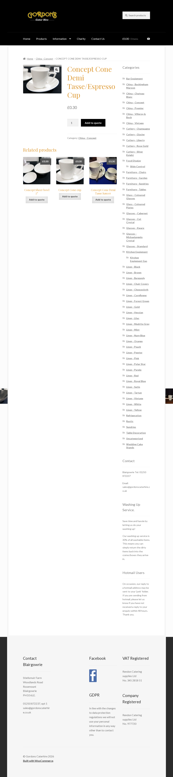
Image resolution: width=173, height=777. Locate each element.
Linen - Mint (133, 329)
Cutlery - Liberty (135, 140)
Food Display (133, 160)
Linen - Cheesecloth (137, 289)
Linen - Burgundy (135, 278)
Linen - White (133, 404)
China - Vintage (135, 123)
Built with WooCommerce (38, 760)
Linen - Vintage (134, 398)
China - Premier (135, 108)
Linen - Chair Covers (137, 283)
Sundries (131, 427)
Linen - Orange (134, 341)
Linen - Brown (133, 272)
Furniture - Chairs (136, 172)
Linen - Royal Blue (136, 381)
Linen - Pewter (134, 352)
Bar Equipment (134, 78)
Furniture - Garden (136, 177)
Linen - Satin (133, 386)
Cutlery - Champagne (138, 128)
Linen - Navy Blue (135, 335)
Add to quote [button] (36, 199)
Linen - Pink (132, 358)
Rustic (129, 421)
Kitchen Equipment (137, 251)
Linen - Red (132, 375)
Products (41, 38)
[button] (56, 69)
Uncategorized (134, 438)
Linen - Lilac (132, 318)
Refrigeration (133, 415)
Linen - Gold (133, 306)
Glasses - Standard (137, 246)
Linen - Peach (133, 346)
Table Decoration (136, 432)
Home (26, 38)
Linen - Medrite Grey (137, 324)
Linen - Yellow (134, 409)
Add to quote (93, 122)
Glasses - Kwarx (135, 228)
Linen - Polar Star (136, 364)
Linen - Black (133, 266)
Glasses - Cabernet (137, 213)
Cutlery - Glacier (135, 134)
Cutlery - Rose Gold (137, 146)
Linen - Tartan (134, 392)
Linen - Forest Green (137, 301)
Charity (81, 38)
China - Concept (44, 58)
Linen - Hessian (134, 312)
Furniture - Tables (136, 189)
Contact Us (98, 38)
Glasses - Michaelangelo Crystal (134, 237)
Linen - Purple (133, 369)
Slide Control (137, 166)
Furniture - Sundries (137, 183)
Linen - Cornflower (136, 295)
